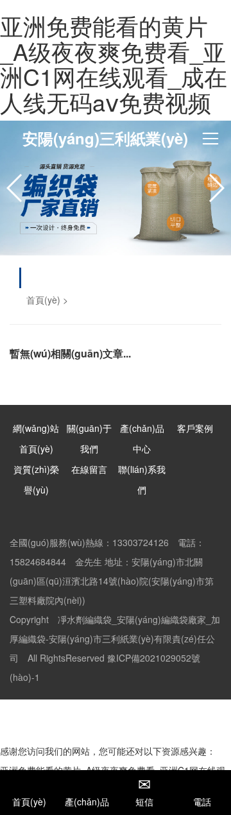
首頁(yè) (43, 299)
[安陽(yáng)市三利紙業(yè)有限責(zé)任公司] (115, 188)
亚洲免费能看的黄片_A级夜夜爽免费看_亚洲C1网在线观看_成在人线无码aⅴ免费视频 (113, 63)
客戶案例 (195, 428)
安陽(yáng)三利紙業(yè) (105, 138)
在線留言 (89, 469)
